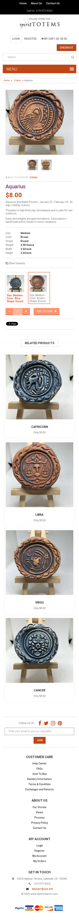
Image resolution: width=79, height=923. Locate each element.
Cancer (39, 690)
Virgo (39, 602)
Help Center (39, 763)
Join (40, 740)
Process (39, 817)
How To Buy (40, 773)
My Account (39, 855)
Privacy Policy (39, 822)
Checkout (66, 47)
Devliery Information (39, 779)
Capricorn (39, 427)
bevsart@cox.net (42, 888)
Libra (39, 514)
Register (30, 38)
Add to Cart (46, 311)
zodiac (17, 80)
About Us (36, 3)
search (72, 57)
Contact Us (53, 3)
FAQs (39, 768)
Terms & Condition (39, 784)
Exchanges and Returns (39, 789)
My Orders (39, 861)
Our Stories (39, 807)
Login (16, 38)
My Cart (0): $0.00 (55, 38)
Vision (39, 812)
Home (23, 3)
